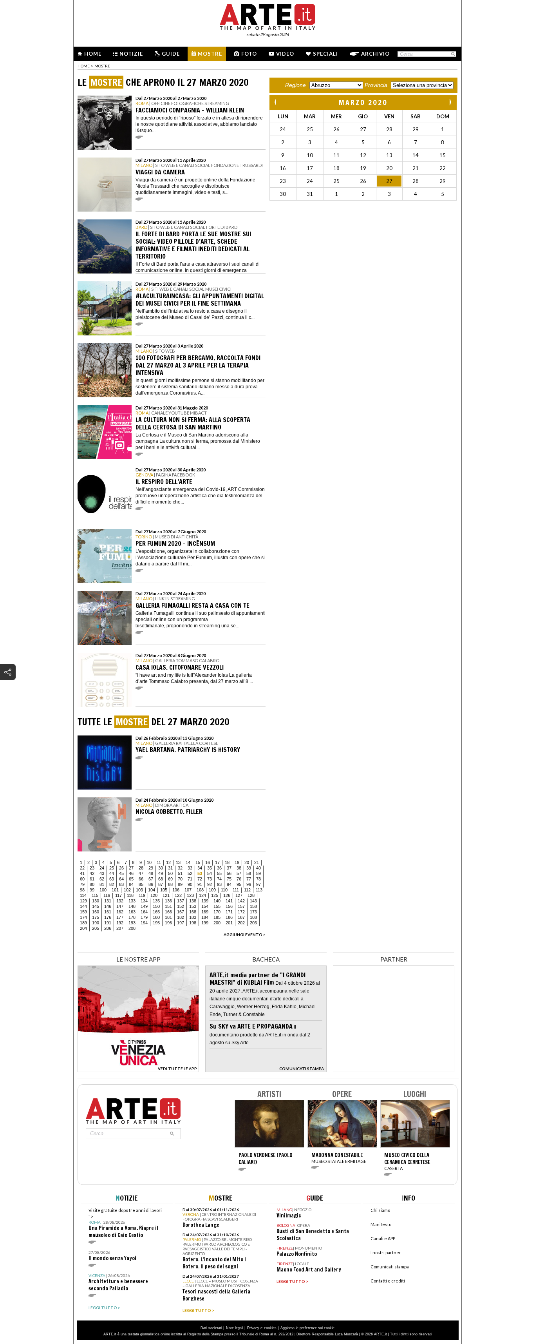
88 (170, 884)
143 (253, 900)
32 (180, 868)
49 (160, 873)
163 (132, 911)
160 (95, 911)
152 (180, 906)
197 (180, 922)
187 (241, 917)
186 (229, 917)
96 (248, 884)
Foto (249, 54)
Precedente (276, 102)
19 (237, 862)
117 (118, 895)
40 (258, 868)
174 (83, 917)
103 (139, 890)
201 (229, 922)
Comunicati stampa (390, 1266)
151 (168, 906)
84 (131, 884)
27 (131, 868)
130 (95, 900)
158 (253, 906)
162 (119, 911)
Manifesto (381, 1224)
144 (83, 906)
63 (111, 879)
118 (130, 895)
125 (214, 895)
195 (156, 922)
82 (111, 884)
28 (141, 868)
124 (202, 895)
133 (132, 900)
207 (119, 928)
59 (258, 873)
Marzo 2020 (363, 102)
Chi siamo (380, 1210)
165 (156, 911)
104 (151, 890)
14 (188, 862)
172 (241, 911)
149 (144, 906)
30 (160, 868)
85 (141, 884)
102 (127, 890)
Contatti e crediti (388, 1280)
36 (219, 868)
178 (132, 917)
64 (121, 879)
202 (241, 922)
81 (101, 884)
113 (259, 890)
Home (92, 54)
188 (253, 917)
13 (178, 862)
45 (121, 873)
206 (107, 928)
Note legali (234, 1328)
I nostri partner (386, 1252)
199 (204, 922)
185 (217, 917)
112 (247, 890)
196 (168, 922)
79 (82, 884)
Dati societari (211, 1328)
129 (83, 900)
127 (238, 895)
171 (229, 911)
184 (204, 917)
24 (101, 868)
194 (144, 922)
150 (156, 906)
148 (132, 906)
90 (190, 884)
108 (200, 890)
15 (197, 862)
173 (253, 911)
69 (170, 879)
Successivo (450, 102)
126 (226, 895)
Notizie (131, 54)
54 (209, 873)
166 (168, 911)
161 (107, 911)
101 (115, 890)
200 (217, 922)
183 (192, 917)
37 (229, 868)
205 (95, 928)
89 (180, 884)
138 (192, 900)
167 (180, 911)
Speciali (325, 54)
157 (241, 906)
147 (119, 906)
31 (170, 868)
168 (192, 911)
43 (101, 873)
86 (150, 884)
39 (248, 868)
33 (190, 868)
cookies (270, 1328)
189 (83, 922)
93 (219, 884)
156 (229, 906)
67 (150, 879)
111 (236, 890)
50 (170, 873)
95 (239, 884)
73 (209, 879)
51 (180, 873)
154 (204, 906)
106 (175, 890)
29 (150, 868)
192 (119, 922)
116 (106, 895)
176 (107, 917)
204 (83, 928)
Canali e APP (383, 1238)
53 (199, 873)
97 (258, 884)
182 (180, 917)
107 (188, 890)
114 (83, 895)
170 (217, 911)
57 (239, 873)
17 (217, 862)
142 (241, 900)
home (84, 65)
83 (121, 884)
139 (204, 900)
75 (229, 879)
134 (144, 900)
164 (144, 911)
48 (150, 873)
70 (180, 879)
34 (199, 868)
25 (111, 868)
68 (160, 879)
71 (190, 879)
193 (132, 922)
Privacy (253, 1328)
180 (156, 917)
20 (246, 862)
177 (119, 917)
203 (253, 922)
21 (256, 862)
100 (103, 890)
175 (95, 917)
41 (82, 873)
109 (212, 890)
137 (180, 900)
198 (192, 922)
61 (92, 879)
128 (251, 895)
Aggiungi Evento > (245, 934)
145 (95, 906)
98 (82, 890)
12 (168, 862)
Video (285, 54)
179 (144, 917)
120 (153, 895)
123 (190, 895)
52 (190, 873)
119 (142, 895)
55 (219, 873)
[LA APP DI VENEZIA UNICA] (138, 1070)
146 (107, 906)
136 (168, 900)
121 (166, 895)
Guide (171, 54)
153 (192, 906)
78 (258, 879)
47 (141, 873)
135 (156, 900)
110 (224, 890)
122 (178, 895)
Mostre (210, 54)
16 (207, 862)
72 (199, 879)
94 (229, 884)
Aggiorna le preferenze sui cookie (307, 1328)
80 (92, 884)
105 (163, 890)
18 (227, 862)
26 (121, 868)
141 (229, 900)
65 (131, 879)
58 (248, 873)
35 (209, 868)
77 (248, 879)
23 (92, 868)
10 (149, 862)
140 (217, 900)
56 (229, 873)
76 (239, 879)
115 (95, 895)
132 (119, 900)
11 (159, 862)
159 (83, 911)
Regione (295, 85)
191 (107, 922)
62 (101, 879)
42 (92, 873)
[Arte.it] (267, 16)
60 (82, 879)
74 (219, 879)
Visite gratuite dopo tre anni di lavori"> (125, 1223)
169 (204, 911)
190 (95, 922)
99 (92, 890)
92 (209, 884)
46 (131, 873)
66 (141, 879)
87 (160, 884)
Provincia (376, 85)
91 (199, 884)
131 (107, 900)
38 (239, 868)
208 (132, 928)
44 (111, 873)
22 (82, 868)
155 (217, 906)
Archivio (375, 54)
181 (168, 917)
